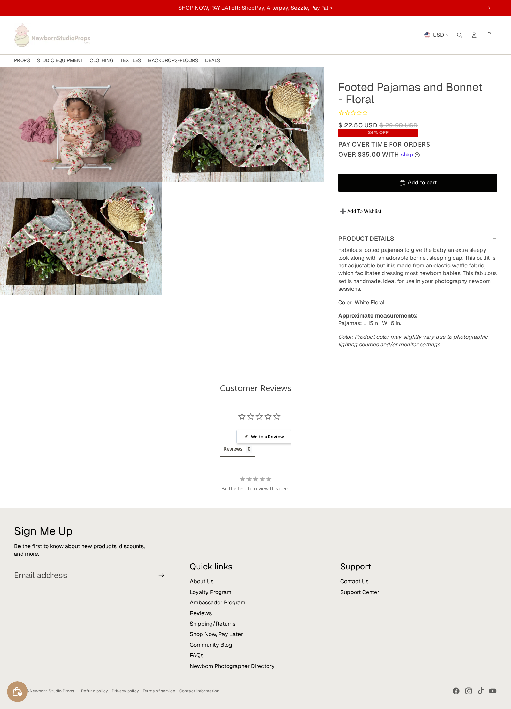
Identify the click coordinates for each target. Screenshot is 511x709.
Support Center (359, 592)
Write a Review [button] (267, 437)
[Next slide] (489, 8)
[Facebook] (456, 691)
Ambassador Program (217, 602)
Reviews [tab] (233, 448)
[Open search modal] (459, 35)
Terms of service (159, 691)
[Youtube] (493, 691)
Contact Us (354, 581)
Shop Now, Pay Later (216, 634)
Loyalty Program (211, 592)
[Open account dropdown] (474, 35)
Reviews (201, 613)
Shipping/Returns (212, 623)
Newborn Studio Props (52, 691)
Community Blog (211, 645)
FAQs (196, 655)
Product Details (366, 238)
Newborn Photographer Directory (232, 666)
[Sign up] (161, 575)
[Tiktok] (481, 691)
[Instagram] (468, 691)
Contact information (199, 691)
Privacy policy (125, 691)
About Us (201, 581)
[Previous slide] (16, 8)
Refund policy (94, 691)
